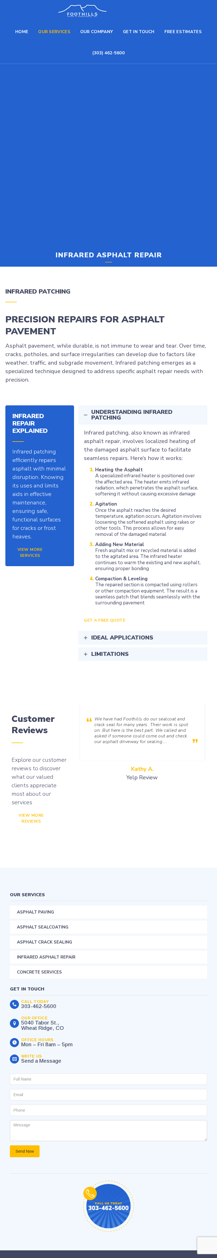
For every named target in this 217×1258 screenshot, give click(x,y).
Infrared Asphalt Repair (46, 957)
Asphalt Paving (35, 912)
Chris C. (142, 769)
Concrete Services (39, 972)
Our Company (96, 32)
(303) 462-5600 (108, 53)
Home (21, 32)
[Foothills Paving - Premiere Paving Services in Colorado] (82, 10)
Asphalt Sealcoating (42, 927)
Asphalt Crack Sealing (44, 942)
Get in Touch (139, 32)
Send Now (25, 1151)
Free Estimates (183, 32)
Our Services (54, 32)
